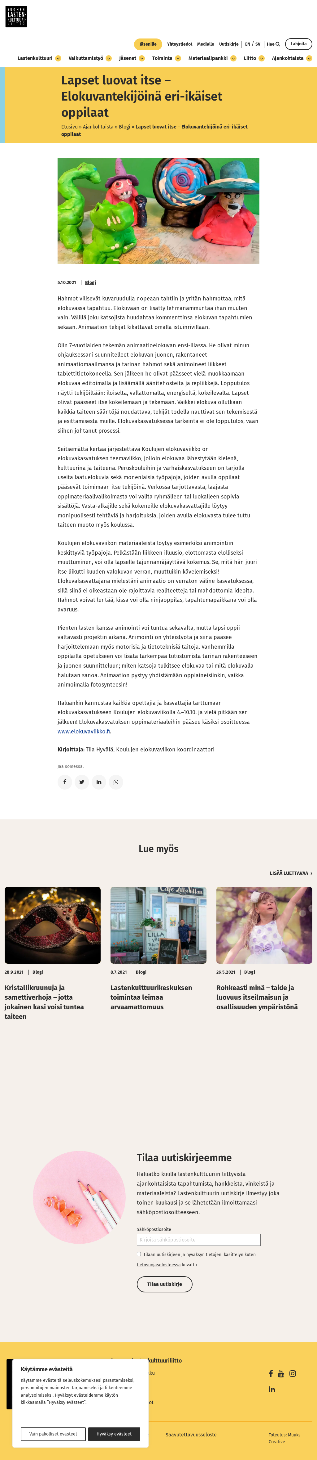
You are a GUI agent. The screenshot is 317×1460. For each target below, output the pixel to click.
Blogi (124, 127)
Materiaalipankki (208, 58)
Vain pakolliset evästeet (53, 1434)
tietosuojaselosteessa (159, 1265)
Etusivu (69, 127)
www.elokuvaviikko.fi (84, 731)
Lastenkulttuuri (35, 58)
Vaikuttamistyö (86, 58)
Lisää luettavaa (289, 873)
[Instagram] (292, 1374)
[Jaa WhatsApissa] (116, 782)
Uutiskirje (229, 44)
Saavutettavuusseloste (191, 1435)
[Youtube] (281, 1374)
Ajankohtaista (288, 58)
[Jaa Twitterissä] (82, 782)
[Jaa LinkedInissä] (99, 782)
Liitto (250, 58)
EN (247, 44)
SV (257, 44)
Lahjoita (299, 44)
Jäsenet (127, 58)
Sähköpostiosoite (154, 1229)
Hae (271, 44)
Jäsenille (148, 44)
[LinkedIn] (272, 1390)
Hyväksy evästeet (114, 1434)
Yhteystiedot (179, 44)
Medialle (205, 44)
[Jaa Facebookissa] (65, 782)
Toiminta (162, 58)
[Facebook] (271, 1374)
